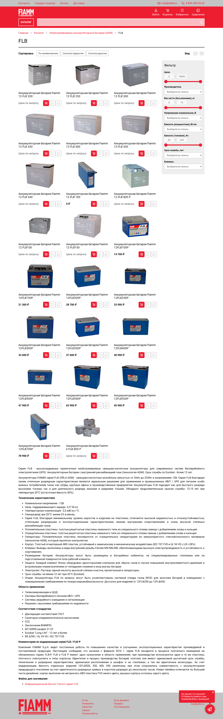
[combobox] (121, 22)
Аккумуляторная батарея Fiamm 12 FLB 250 (87, 94)
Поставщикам (121, 707)
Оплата (64, 3)
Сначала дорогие (97, 53)
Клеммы (169, 162)
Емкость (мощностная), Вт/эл (180, 124)
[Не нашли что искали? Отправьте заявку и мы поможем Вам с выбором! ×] (210, 709)
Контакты (24, 3)
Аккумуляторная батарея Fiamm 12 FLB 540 (39, 195)
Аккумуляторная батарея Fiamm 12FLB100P (135, 246)
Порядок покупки (45, 3)
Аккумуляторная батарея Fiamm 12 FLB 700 (87, 195)
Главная (23, 32)
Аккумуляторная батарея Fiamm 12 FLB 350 (39, 145)
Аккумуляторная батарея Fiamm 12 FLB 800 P (135, 195)
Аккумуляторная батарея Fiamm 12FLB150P (39, 296)
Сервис (86, 710)
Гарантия (87, 707)
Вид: (187, 53)
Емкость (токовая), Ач (176, 135)
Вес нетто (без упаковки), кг (179, 98)
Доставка (78, 3)
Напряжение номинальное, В (180, 113)
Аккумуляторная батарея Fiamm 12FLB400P (135, 346)
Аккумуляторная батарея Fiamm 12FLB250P (135, 296)
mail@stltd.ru (169, 3)
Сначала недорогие (73, 53)
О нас (85, 700)
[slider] (165, 81)
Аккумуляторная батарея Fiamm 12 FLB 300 (135, 94)
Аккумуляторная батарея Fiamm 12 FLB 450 (135, 145)
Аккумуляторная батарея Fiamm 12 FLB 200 (39, 94)
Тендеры (118, 703)
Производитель (172, 87)
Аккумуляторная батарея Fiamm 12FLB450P (39, 397)
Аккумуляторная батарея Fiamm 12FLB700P (39, 447)
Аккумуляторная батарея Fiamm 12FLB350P (87, 346)
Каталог (26, 22)
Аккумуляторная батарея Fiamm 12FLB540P (87, 397)
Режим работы (90, 713)
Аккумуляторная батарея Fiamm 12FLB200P (87, 296)
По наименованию (48, 53)
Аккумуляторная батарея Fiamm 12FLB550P (135, 397)
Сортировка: (26, 53)
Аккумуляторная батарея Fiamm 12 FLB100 (39, 246)
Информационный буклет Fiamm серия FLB (51, 684)
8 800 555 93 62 (195, 3)
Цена (167, 72)
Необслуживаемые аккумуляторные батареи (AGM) (81, 32)
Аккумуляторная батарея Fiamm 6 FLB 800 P (87, 447)
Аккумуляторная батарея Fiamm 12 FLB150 (87, 246)
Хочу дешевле (121, 700)
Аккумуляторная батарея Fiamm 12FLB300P (39, 346)
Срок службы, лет (174, 150)
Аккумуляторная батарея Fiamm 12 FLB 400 (87, 145)
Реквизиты (88, 703)
